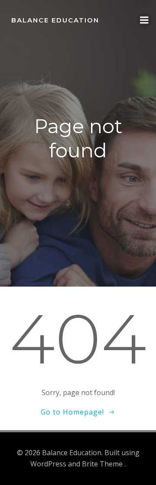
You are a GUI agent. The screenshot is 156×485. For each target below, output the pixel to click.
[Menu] (144, 20)
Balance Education (55, 20)
